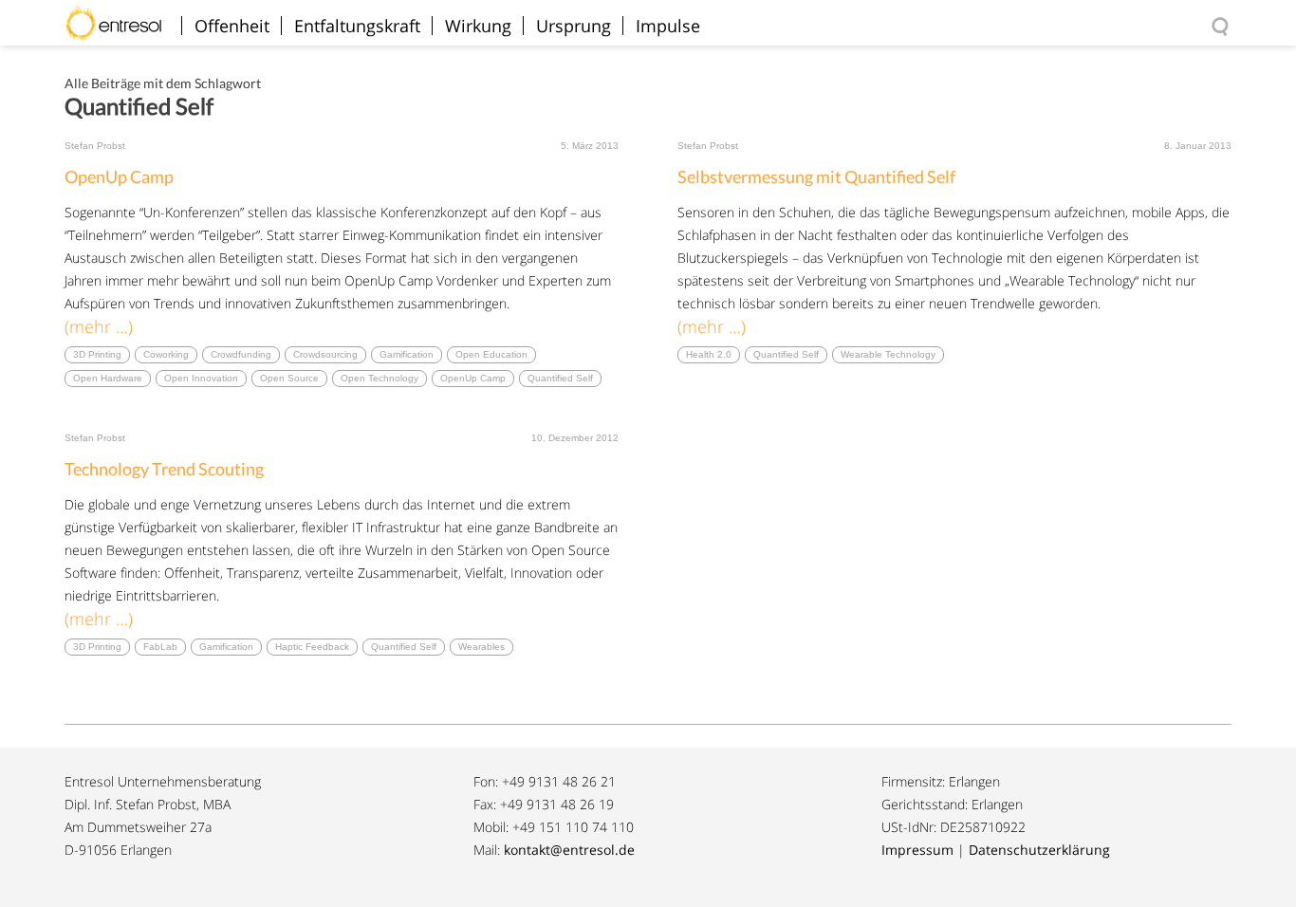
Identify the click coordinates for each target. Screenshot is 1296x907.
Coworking (166, 354)
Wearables (481, 646)
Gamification (407, 354)
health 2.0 (708, 354)
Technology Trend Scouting (164, 468)
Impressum (917, 850)
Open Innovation (201, 378)
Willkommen (121, 13)
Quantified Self (560, 378)
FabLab (160, 646)
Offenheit (231, 25)
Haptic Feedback (312, 646)
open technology (379, 378)
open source (289, 378)
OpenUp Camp (119, 176)
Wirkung (478, 25)
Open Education (491, 354)
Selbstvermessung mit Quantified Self (816, 176)
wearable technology (888, 354)
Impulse (668, 25)
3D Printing (97, 354)
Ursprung (573, 25)
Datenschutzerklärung (1039, 850)
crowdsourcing (325, 354)
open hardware (107, 378)
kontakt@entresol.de (569, 850)
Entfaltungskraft (357, 25)
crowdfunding (241, 354)
